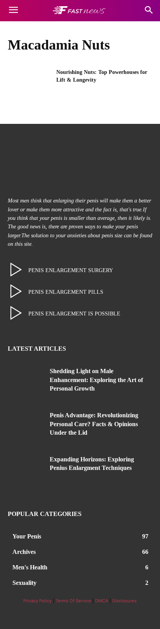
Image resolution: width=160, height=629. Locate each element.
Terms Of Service (73, 600)
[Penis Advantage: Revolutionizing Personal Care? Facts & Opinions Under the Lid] (26, 426)
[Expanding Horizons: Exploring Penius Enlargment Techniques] (26, 470)
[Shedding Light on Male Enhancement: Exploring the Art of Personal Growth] (26, 382)
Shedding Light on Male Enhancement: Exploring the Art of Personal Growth (96, 380)
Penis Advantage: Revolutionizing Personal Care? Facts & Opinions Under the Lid (94, 424)
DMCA (101, 600)
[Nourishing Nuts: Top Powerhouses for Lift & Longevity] (29, 84)
